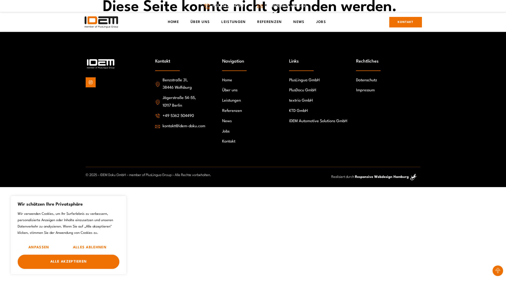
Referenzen (269, 22)
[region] (68, 235)
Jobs (321, 22)
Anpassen (38, 247)
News (298, 22)
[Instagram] (91, 82)
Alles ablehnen (89, 247)
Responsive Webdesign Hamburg (382, 177)
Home (173, 22)
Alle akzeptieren (68, 261)
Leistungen (233, 22)
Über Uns (200, 22)
